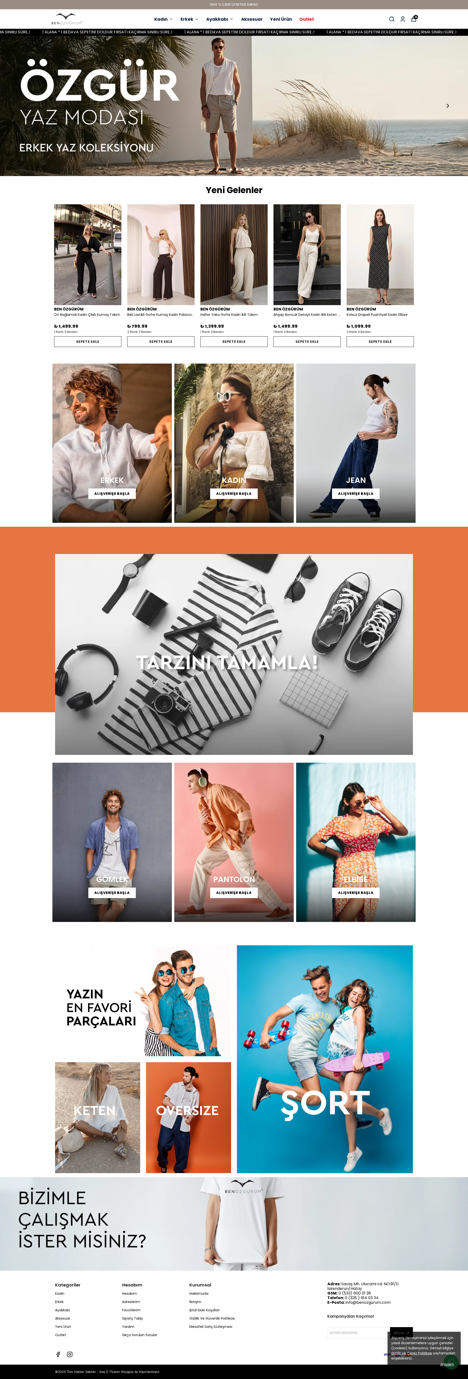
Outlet (306, 19)
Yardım (128, 1326)
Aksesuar (252, 19)
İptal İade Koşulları (204, 1310)
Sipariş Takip (132, 1318)
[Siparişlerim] (403, 19)
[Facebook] (58, 1354)
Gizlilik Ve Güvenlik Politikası (212, 1318)
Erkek (187, 19)
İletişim (195, 1301)
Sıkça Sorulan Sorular (139, 1334)
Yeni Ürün (281, 19)
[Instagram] (70, 1354)
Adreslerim (131, 1301)
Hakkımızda (198, 1293)
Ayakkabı (217, 19)
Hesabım (129, 1293)
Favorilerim (131, 1310)
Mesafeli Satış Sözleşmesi (210, 1326)
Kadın (161, 19)
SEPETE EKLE (87, 341)
